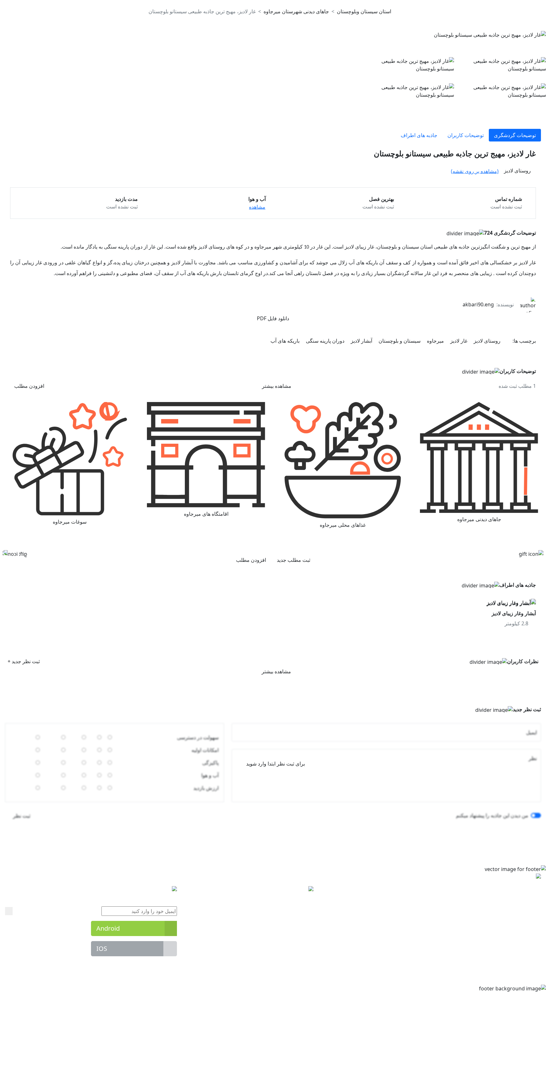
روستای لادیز (486, 340)
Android (108, 927)
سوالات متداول (297, 914)
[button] (43, 153)
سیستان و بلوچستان (399, 340)
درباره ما (304, 952)
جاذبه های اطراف (419, 135)
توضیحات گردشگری (515, 135)
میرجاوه (435, 340)
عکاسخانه (303, 927)
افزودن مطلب (29, 385)
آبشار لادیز (360, 340)
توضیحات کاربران (465, 135)
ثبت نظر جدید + (24, 660)
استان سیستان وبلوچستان (364, 11)
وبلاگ (307, 939)
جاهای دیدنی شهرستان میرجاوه (296, 11)
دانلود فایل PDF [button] (273, 318)
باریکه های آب (285, 340)
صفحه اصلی (300, 901)
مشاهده (257, 206)
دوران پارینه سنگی (324, 340)
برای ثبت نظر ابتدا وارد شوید (275, 763)
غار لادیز (458, 340)
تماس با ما (302, 965)
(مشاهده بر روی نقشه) (475, 171)
